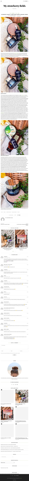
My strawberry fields (13, 15)
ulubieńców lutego (16, 53)
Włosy (18, 13)
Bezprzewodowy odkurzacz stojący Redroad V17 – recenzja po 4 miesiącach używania (11, 451)
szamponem (2, 112)
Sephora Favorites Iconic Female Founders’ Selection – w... (21, 249)
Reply (27, 313)
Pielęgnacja (13, 13)
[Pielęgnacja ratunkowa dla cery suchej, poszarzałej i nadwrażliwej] (7, 238)
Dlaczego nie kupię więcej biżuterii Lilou (6, 403)
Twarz (16, 13)
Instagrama (22, 95)
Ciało (10, 13)
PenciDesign (20, 478)
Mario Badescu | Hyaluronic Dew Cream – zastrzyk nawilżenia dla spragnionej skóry (20, 421)
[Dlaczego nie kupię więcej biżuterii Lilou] (7, 396)
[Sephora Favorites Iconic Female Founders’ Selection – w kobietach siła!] (21, 238)
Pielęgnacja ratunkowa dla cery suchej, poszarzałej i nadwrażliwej (8, 249)
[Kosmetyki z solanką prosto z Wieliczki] (7, 430)
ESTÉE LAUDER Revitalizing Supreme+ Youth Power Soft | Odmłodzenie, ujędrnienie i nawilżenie (21, 438)
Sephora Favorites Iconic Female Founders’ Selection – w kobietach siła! (6, 421)
